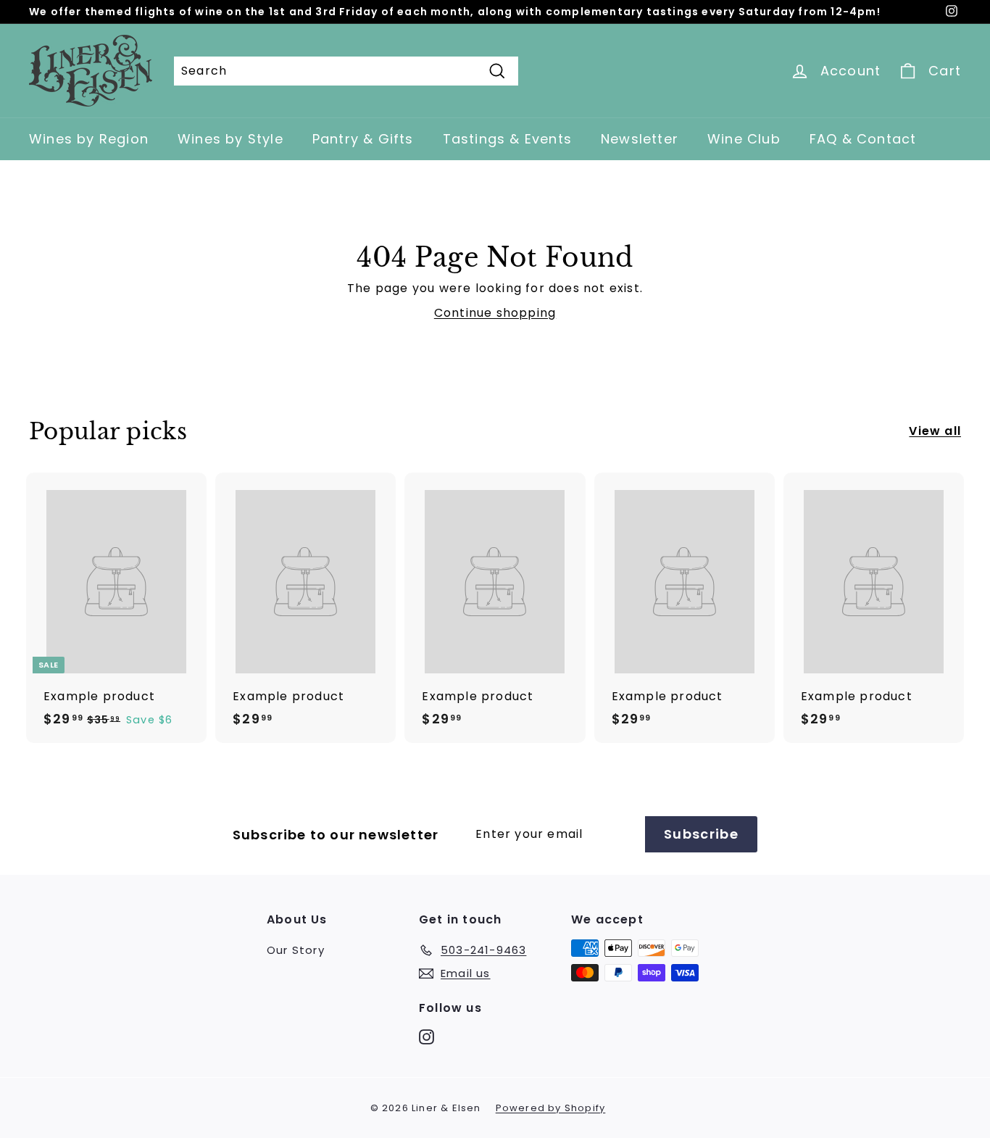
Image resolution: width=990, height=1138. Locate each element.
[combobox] (346, 71)
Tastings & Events (507, 139)
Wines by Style (230, 139)
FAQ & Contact (863, 139)
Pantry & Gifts (363, 139)
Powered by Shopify (551, 1108)
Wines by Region (89, 139)
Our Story (296, 950)
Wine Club (744, 139)
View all (935, 431)
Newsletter (639, 139)
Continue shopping (495, 312)
